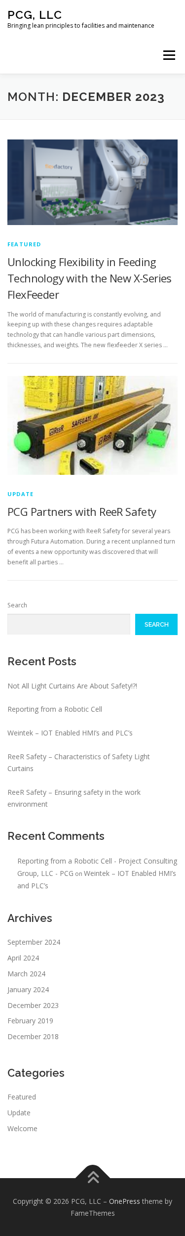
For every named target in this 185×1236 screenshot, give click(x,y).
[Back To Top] (92, 1177)
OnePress (124, 1201)
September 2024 (33, 942)
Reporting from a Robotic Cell (54, 709)
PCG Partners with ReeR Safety (81, 511)
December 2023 (33, 1005)
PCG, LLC (34, 14)
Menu (168, 55)
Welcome (22, 1128)
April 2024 (23, 957)
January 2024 (28, 989)
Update (20, 494)
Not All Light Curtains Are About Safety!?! (72, 685)
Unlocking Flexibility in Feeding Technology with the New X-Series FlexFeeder (89, 278)
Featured (24, 244)
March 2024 (26, 973)
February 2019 (30, 1020)
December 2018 (33, 1036)
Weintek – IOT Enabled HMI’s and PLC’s (70, 732)
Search (17, 605)
